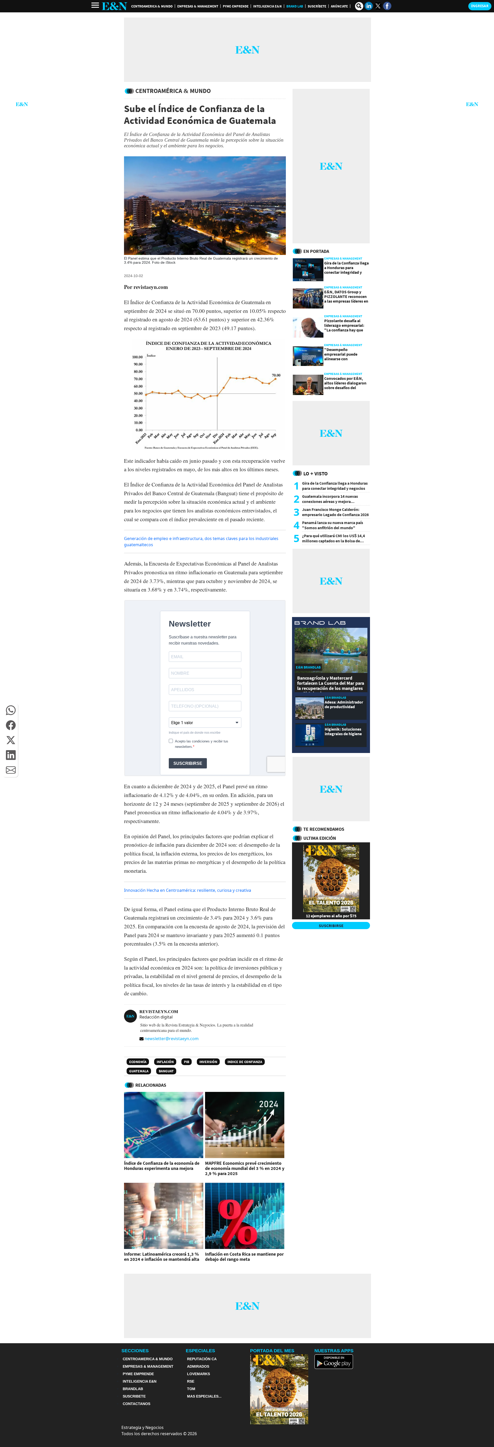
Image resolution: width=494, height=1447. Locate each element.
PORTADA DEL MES (272, 1350)
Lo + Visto (315, 473)
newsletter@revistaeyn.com (172, 1038)
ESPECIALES (200, 1350)
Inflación (165, 1061)
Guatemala (138, 1071)
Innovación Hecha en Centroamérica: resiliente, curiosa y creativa (187, 890)
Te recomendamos (323, 829)
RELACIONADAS (150, 1085)
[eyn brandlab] (320, 624)
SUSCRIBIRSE (331, 925)
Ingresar (480, 6)
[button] (11, 710)
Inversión (208, 1061)
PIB (186, 1061)
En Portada (316, 251)
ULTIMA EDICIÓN (319, 838)
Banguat (166, 1071)
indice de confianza (244, 1061)
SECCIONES (135, 1350)
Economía (137, 1061)
